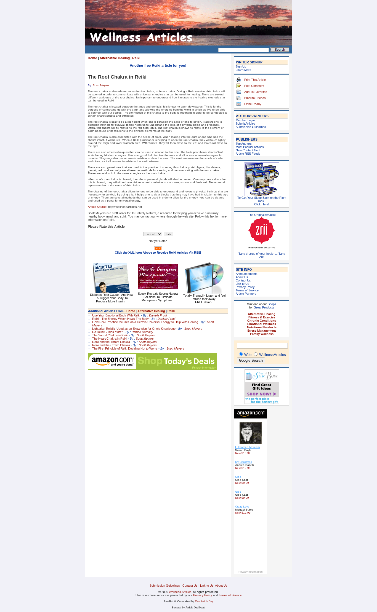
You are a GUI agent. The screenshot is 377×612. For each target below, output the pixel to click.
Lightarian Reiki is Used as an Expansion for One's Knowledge (134, 328)
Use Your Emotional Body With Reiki (116, 315)
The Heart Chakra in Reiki (109, 338)
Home (92, 58)
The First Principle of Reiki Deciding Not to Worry (125, 348)
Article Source (97, 206)
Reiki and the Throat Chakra (111, 341)
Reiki (136, 58)
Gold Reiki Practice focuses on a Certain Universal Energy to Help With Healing (145, 322)
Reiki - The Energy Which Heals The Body (120, 318)
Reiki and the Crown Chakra (111, 345)
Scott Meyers (101, 85)
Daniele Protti (158, 315)
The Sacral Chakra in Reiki (110, 335)
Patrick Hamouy (142, 332)
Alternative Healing (115, 58)
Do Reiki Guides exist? (107, 332)
